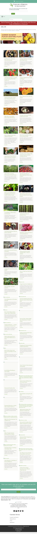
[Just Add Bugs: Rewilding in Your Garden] (11, 365)
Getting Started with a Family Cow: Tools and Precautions (10, 98)
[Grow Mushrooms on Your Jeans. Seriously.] (7, 297)
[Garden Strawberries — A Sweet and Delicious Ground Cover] (7, 322)
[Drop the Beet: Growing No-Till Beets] (21, 391)
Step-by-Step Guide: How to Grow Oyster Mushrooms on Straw (10, 337)
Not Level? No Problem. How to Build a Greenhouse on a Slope (26, 423)
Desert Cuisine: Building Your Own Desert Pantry (25, 381)
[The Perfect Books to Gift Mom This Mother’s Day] (11, 445)
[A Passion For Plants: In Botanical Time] (26, 208)
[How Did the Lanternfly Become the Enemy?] (11, 244)
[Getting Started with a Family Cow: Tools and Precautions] (11, 92)
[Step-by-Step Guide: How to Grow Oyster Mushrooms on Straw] (8, 334)
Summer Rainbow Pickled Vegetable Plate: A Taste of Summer (25, 252)
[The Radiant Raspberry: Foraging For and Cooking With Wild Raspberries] (11, 72)
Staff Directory (12, 522)
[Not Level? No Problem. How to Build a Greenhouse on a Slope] (23, 420)
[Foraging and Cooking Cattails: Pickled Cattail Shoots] (21, 343)
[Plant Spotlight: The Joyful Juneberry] (11, 281)
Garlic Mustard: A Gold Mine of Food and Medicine (11, 461)
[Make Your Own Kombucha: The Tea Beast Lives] (11, 416)
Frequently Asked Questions (14, 517)
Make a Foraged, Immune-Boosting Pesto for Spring (9, 433)
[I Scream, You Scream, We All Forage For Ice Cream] (26, 109)
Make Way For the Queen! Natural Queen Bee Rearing (10, 117)
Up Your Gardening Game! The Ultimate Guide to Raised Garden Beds (26, 300)
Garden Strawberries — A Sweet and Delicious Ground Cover (11, 325)
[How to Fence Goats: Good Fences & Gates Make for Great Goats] (5, 348)
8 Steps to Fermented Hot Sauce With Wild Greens (26, 333)
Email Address (18, 487)
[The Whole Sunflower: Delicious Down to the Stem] (11, 226)
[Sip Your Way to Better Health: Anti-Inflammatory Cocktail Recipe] (26, 313)
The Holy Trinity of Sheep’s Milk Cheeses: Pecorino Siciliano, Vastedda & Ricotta (26, 155)
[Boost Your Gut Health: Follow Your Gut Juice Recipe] (26, 129)
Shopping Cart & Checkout (19, 1)
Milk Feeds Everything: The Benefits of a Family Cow (25, 410)
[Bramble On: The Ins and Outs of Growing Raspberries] (26, 227)
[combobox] (16, 20)
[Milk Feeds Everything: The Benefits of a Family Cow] (26, 405)
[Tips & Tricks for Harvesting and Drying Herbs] (26, 359)
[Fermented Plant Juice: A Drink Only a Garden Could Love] (11, 400)
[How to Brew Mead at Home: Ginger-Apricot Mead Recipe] (5, 309)
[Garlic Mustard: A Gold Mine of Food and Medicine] (6, 458)
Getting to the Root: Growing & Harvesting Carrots (26, 59)
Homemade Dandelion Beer (10, 388)
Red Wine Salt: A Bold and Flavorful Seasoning (10, 59)
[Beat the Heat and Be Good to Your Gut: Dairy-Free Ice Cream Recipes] (26, 188)
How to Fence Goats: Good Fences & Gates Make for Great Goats (10, 351)
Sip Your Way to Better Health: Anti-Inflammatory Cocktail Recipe (25, 320)
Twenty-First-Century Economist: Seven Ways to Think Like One (25, 469)
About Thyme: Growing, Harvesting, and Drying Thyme (10, 174)
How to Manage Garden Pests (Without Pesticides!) (10, 136)
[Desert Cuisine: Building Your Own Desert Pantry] (26, 377)
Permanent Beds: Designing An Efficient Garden (26, 437)
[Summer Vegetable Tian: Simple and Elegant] (26, 72)
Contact (11, 520)
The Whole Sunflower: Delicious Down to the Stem (11, 232)
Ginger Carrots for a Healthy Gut (26, 284)
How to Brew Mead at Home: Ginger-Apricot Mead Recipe (10, 312)
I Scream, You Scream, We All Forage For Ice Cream (25, 116)
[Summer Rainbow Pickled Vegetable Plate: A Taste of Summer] (26, 246)
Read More (6, 66)
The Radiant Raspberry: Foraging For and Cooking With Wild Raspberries (11, 79)
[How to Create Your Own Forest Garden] (26, 266)
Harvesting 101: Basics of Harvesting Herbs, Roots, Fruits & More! (26, 175)
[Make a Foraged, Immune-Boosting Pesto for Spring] (5, 430)
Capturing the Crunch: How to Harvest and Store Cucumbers (10, 156)
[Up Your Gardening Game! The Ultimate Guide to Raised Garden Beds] (22, 296)
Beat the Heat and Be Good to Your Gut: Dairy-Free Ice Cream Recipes (26, 195)
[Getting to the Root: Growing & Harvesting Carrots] (26, 53)
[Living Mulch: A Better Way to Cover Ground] (11, 207)
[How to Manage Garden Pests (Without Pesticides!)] (11, 129)
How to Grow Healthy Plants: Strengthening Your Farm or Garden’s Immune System (10, 194)
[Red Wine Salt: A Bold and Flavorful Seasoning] (11, 53)
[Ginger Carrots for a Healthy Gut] (21, 281)
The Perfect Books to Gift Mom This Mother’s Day (10, 448)
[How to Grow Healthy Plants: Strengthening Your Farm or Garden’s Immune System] (11, 187)
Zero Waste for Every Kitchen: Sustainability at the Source (25, 453)
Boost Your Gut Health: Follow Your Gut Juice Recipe (25, 135)
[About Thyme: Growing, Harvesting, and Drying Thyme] (11, 168)
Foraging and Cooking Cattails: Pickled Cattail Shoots (26, 346)
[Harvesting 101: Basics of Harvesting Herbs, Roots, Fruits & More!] (26, 168)
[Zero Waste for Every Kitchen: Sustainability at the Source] (26, 449)
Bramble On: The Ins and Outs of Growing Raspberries (26, 233)
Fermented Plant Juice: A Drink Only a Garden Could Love (10, 406)
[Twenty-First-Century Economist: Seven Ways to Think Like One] (22, 465)
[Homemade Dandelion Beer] (11, 382)
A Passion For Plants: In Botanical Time (24, 214)
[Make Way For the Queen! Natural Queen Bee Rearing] (11, 111)
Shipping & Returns (13, 518)
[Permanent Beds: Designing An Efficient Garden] (22, 434)
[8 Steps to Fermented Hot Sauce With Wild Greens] (22, 330)
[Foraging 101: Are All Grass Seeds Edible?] (11, 263)
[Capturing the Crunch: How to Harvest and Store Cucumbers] (11, 150)
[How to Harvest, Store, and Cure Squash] (26, 91)
